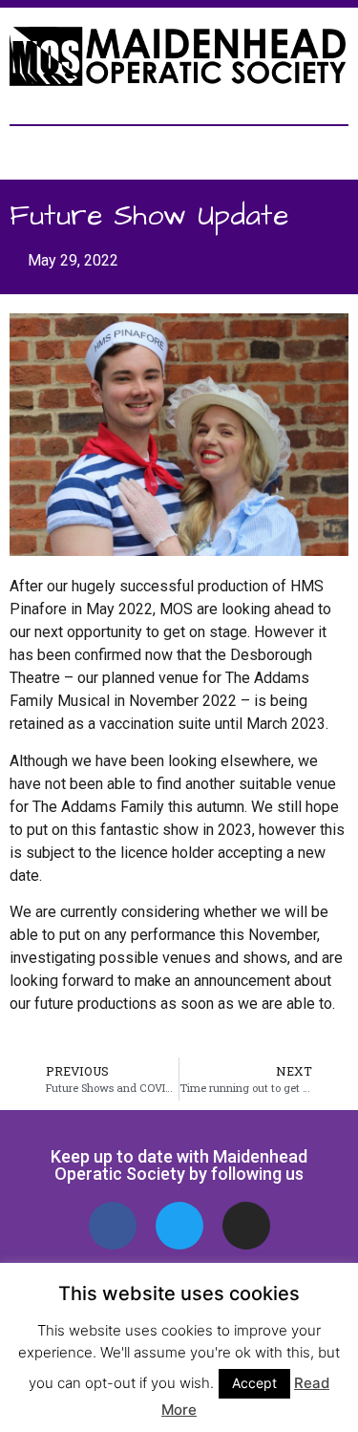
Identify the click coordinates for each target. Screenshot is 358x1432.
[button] (179, 148)
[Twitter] (179, 1226)
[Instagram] (246, 1226)
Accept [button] (254, 1383)
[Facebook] (113, 1226)
